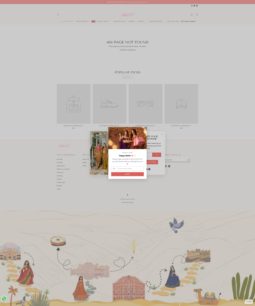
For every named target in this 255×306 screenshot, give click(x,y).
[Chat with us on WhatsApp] (4, 299)
